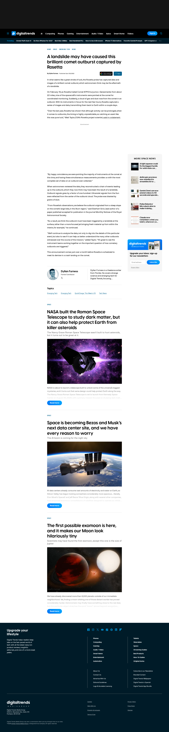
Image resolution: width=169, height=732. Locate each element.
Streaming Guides (140, 650)
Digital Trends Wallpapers (142, 678)
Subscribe (153, 262)
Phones (96, 638)
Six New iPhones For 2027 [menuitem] (43, 41)
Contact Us (97, 675)
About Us (96, 671)
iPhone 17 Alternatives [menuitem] (113, 41)
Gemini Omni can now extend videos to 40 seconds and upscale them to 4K (149, 194)
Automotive (97, 661)
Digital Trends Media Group (19, 723)
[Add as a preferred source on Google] (106, 74)
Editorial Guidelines (100, 682)
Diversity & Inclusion (93, 710)
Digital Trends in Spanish (142, 682)
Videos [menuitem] (130, 33)
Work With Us (91, 706)
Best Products (138, 654)
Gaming (96, 646)
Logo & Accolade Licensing (102, 686)
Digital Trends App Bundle (142, 686)
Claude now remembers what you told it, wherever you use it (149, 221)
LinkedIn (116, 630)
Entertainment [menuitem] (82, 33)
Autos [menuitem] (108, 33)
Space (135, 646)
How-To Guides (139, 657)
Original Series (138, 661)
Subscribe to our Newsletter (143, 671)
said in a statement (111, 117)
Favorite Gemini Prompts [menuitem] (133, 41)
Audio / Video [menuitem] (97, 33)
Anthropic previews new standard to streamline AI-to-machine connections (149, 180)
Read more (54, 403)
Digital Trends (19, 36)
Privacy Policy (135, 267)
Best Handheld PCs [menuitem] (76, 41)
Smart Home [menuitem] (119, 33)
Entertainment (98, 657)
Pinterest (111, 630)
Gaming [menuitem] (70, 33)
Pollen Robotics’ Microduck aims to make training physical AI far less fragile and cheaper (148, 208)
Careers (89, 702)
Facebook (88, 630)
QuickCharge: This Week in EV (85, 293)
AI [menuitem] (41, 33)
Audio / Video (98, 650)
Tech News (103, 293)
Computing (97, 642)
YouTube (102, 630)
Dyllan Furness (53, 74)
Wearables (137, 642)
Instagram (93, 630)
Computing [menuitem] (50, 33)
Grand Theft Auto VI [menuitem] (23, 41)
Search (161, 33)
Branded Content (139, 675)
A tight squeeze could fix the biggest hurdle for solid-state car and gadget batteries (149, 167)
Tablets (136, 638)
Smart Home (98, 654)
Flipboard (121, 630)
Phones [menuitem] (61, 33)
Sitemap (130, 710)
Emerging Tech (52, 293)
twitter (62, 278)
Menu (8, 33)
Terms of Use (91, 714)
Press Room (131, 706)
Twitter (98, 630)
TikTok (107, 630)
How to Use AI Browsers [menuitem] (94, 41)
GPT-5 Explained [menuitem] (151, 41)
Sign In (152, 33)
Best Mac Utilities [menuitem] (61, 41)
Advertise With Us (99, 678)
